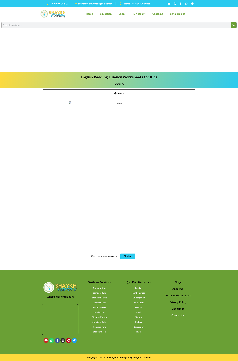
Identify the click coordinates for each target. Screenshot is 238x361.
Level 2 (119, 84)
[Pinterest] (68, 340)
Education (106, 13)
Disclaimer (178, 308)
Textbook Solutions (99, 282)
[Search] (233, 25)
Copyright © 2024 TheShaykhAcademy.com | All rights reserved (119, 357)
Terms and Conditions (178, 295)
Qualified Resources (139, 282)
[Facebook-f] (57, 340)
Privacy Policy (178, 302)
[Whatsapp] (51, 340)
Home (89, 13)
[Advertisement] (119, 51)
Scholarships (177, 13)
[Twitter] (74, 340)
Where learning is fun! (60, 296)
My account (138, 13)
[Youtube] (46, 340)
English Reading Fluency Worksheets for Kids (119, 77)
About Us (177, 288)
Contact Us (177, 315)
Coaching (157, 13)
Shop (122, 13)
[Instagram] (62, 340)
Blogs (178, 282)
